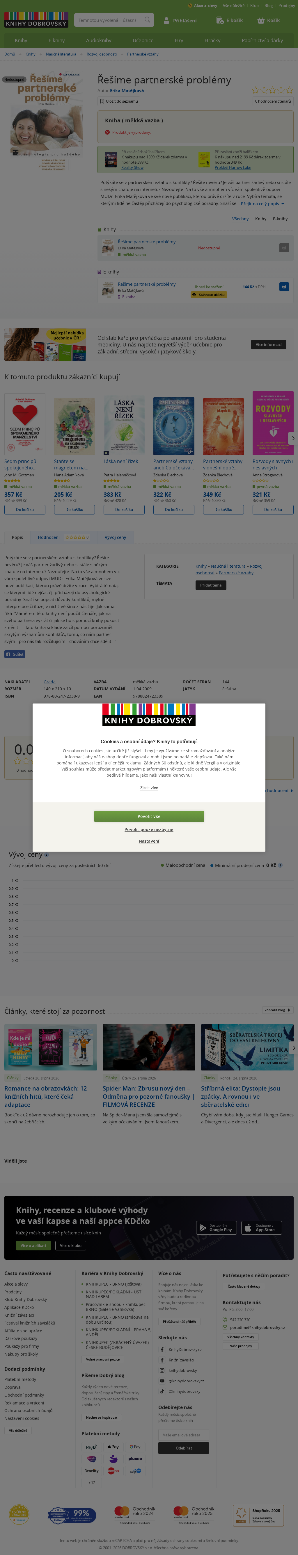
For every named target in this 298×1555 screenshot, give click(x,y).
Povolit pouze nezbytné (149, 829)
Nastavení (149, 841)
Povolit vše (149, 816)
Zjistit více (149, 788)
